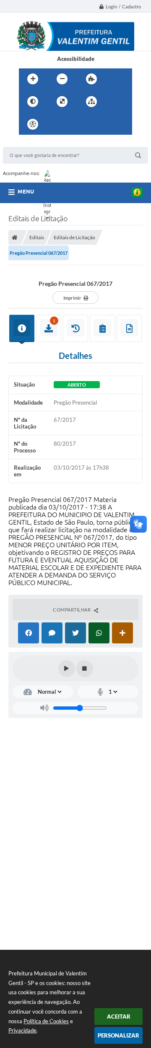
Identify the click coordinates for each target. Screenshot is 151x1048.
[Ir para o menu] (75, 124)
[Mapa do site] (91, 101)
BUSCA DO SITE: (27, 143)
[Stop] (84, 668)
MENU (26, 191)
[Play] (66, 668)
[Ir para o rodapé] (112, 124)
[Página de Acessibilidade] (33, 124)
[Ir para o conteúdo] (56, 124)
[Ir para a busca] (93, 124)
